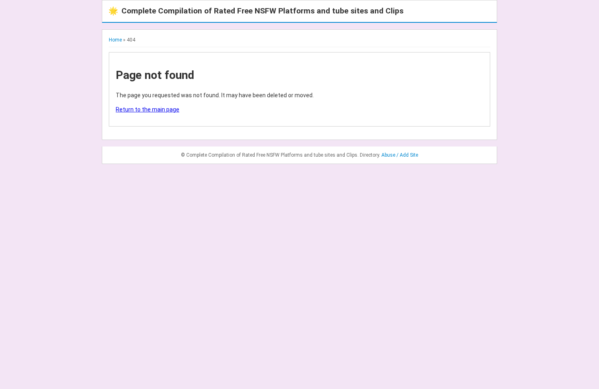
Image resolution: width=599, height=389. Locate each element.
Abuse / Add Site (399, 155)
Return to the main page (147, 109)
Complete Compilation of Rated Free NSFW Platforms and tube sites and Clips (255, 10)
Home (115, 40)
